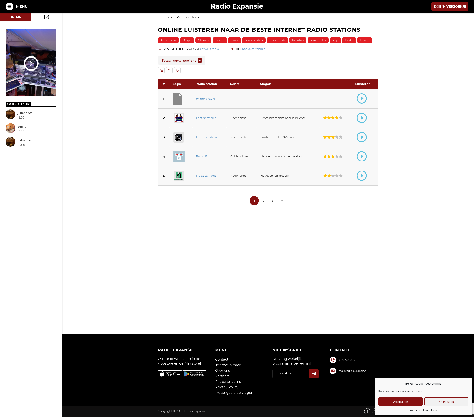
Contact (221, 359)
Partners (222, 376)
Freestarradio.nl (207, 137)
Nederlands (277, 40)
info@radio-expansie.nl (352, 371)
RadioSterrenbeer (254, 49)
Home (168, 17)
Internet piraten (228, 365)
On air (15, 17)
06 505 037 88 (347, 360)
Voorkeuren (446, 401)
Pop (335, 40)
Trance (364, 40)
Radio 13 (201, 156)
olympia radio (209, 49)
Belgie (187, 40)
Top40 (349, 40)
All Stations (168, 40)
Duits (234, 40)
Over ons (222, 370)
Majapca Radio (206, 175)
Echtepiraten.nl (206, 118)
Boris (22, 127)
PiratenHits (318, 40)
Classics (203, 40)
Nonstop (298, 40)
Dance (219, 40)
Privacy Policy (430, 410)
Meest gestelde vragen (234, 393)
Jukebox (25, 113)
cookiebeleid (414, 410)
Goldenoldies (254, 40)
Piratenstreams (228, 382)
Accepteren (400, 401)
